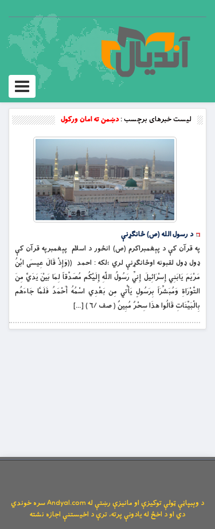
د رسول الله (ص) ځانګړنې (157, 234)
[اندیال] (145, 51)
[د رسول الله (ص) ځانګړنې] (104, 179)
